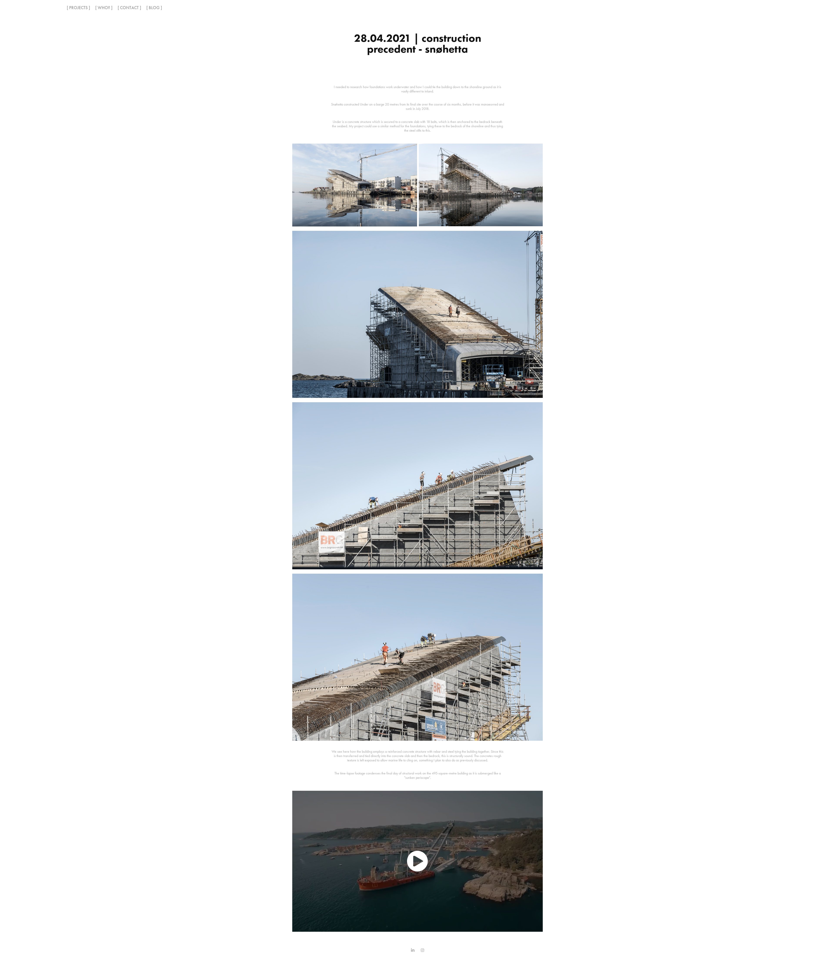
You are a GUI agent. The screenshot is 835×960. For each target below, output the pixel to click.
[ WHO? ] (103, 7)
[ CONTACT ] (129, 7)
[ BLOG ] (154, 7)
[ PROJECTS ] (78, 7)
